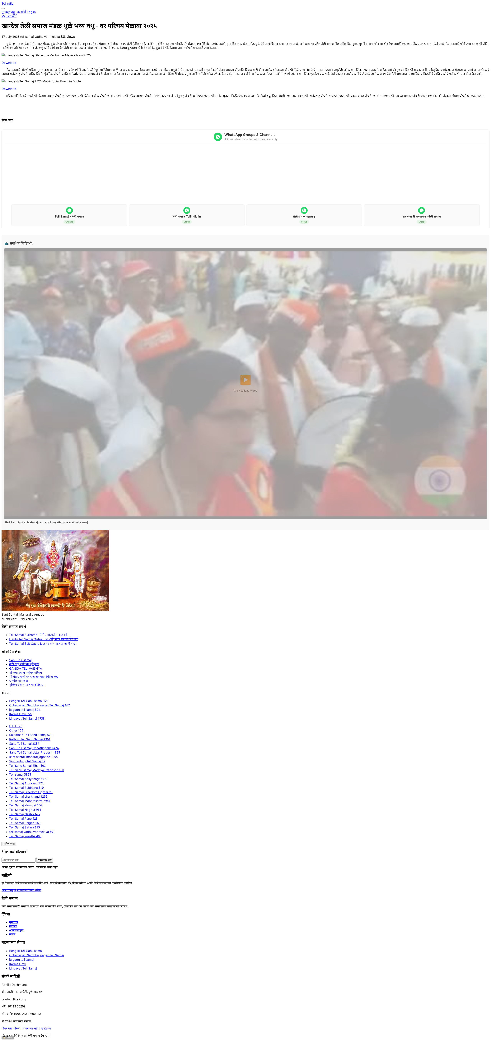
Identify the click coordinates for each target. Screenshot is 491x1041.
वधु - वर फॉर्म (18, 12)
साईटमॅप (46, 1029)
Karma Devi (17, 964)
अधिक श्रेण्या (9, 844)
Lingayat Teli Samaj (23, 969)
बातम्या (13, 927)
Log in (31, 12)
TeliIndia (7, 4)
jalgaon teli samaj (21, 960)
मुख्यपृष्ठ (6, 12)
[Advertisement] (245, 174)
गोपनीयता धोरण (32, 891)
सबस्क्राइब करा (44, 860)
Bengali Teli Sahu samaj (26, 951)
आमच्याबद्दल (9, 891)
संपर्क (19, 891)
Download (9, 63)
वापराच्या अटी (30, 1029)
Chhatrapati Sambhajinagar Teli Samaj (36, 956)
